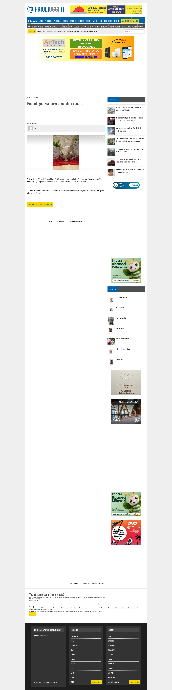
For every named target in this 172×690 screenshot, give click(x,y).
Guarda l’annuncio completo (40, 205)
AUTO (72, 682)
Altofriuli (57, 21)
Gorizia (65, 21)
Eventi (95, 21)
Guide (100, 21)
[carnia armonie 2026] (126, 393)
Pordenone (48, 21)
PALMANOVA (83, 27)
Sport (88, 21)
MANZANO (76, 27)
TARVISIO (140, 27)
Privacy (31, 606)
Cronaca (73, 21)
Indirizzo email (34, 600)
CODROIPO (34, 27)
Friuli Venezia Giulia (102, 27)
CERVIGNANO (48, 27)
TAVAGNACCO (41, 27)
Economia (81, 21)
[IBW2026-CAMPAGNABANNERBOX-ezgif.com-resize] (126, 544)
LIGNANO (71, 27)
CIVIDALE (60, 27)
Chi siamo (117, 21)
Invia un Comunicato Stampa (78, 583)
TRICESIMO (111, 27)
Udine (41, 21)
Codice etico (44, 635)
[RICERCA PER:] (134, 31)
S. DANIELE (65, 27)
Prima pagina (32, 21)
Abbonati (127, 21)
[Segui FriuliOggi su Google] (126, 185)
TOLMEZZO (134, 27)
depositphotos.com (51, 682)
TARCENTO (118, 27)
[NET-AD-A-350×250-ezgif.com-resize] (126, 282)
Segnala (101, 583)
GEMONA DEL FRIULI (126, 27)
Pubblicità (93, 583)
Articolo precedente (56, 221)
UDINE (29, 27)
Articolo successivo (75, 221)
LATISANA (54, 27)
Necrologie (108, 21)
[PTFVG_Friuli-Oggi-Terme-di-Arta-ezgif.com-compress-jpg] (126, 422)
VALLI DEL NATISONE (91, 27)
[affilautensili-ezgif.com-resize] (106, 13)
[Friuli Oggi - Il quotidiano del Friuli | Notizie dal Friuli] (45, 9)
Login (136, 21)
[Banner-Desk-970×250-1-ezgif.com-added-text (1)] (86, 60)
